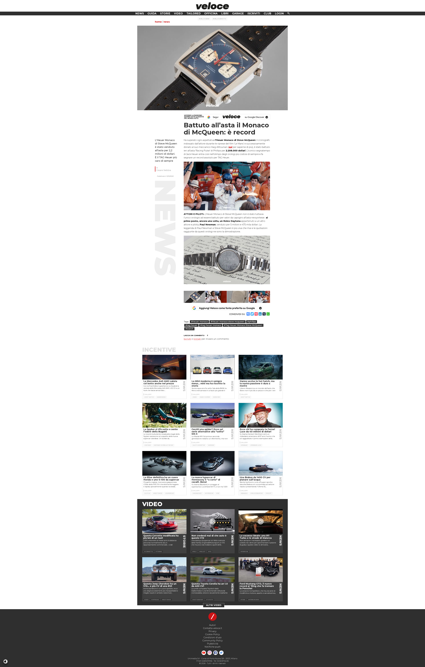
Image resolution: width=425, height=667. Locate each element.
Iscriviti (253, 13)
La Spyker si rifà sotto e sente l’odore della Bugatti (160, 430)
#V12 (209, 551)
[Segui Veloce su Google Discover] (227, 116)
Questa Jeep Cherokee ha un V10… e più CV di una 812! (159, 584)
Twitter (221, 653)
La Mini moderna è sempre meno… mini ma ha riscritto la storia (208, 383)
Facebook (215, 653)
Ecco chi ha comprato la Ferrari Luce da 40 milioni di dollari (257, 430)
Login (279, 13)
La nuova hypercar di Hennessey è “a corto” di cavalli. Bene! (206, 479)
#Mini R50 (216, 397)
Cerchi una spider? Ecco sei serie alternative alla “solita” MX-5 (208, 431)
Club (267, 13)
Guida (152, 13)
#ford (242, 599)
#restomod (157, 493)
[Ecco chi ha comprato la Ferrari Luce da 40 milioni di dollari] (261, 415)
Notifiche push (212, 646)
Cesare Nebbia (163, 170)
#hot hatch (149, 397)
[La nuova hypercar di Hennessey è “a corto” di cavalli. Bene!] (212, 463)
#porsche (244, 551)
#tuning (159, 551)
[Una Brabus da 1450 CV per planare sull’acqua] (261, 463)
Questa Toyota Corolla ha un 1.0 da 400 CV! (209, 584)
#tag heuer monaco (210, 325)
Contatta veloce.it (212, 628)
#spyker (147, 445)
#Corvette (148, 551)
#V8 (217, 493)
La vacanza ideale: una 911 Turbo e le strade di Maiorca (256, 536)
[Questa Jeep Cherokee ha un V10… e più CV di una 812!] (164, 569)
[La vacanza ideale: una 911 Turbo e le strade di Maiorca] (261, 521)
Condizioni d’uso (212, 637)
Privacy (212, 631)
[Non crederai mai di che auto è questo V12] (212, 521)
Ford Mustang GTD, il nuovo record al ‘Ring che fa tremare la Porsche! (257, 586)
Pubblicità (212, 643)
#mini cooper (205, 397)
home (158, 21)
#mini (194, 397)
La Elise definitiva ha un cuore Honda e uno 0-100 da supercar (161, 478)
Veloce (212, 5)
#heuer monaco (199, 321)
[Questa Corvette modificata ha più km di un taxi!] (164, 521)
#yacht (268, 493)
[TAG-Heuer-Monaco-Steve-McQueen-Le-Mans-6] (259, 297)
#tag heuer (191, 325)
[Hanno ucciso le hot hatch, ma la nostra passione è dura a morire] (261, 367)
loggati (197, 339)
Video (178, 13)
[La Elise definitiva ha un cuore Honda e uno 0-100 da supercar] (164, 463)
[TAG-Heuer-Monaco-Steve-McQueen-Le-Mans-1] (237, 297)
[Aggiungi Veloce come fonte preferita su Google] (226, 308)
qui (230, 147)
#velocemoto (219, 19)
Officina (211, 13)
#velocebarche (256, 493)
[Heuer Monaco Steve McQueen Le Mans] (212, 68)
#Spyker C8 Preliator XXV (163, 445)
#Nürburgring (253, 599)
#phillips (251, 321)
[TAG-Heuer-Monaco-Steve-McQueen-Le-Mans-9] (216, 297)
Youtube (204, 653)
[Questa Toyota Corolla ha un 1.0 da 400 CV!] (212, 569)
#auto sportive (198, 445)
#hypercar (209, 493)
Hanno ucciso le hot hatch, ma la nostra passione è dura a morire (257, 383)
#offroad (155, 599)
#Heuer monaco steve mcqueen (227, 321)
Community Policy (212, 640)
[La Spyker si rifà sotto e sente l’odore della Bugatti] (164, 415)
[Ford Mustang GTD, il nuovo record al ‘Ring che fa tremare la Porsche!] (261, 569)
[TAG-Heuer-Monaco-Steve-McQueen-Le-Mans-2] (194, 297)
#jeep (146, 599)
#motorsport (197, 599)
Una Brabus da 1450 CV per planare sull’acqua (255, 478)
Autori (212, 625)
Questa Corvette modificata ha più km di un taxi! (161, 536)
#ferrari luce (255, 445)
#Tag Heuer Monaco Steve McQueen (243, 325)
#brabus (244, 493)
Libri (225, 13)
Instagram (209, 653)
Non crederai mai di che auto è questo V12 (208, 536)
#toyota (209, 599)
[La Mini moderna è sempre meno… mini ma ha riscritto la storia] (212, 367)
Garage (238, 13)
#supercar (169, 493)
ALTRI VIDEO (213, 605)
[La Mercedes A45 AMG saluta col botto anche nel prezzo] (164, 367)
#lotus (147, 493)
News (139, 13)
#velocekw (204, 19)
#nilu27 (202, 551)
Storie (165, 13)
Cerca (288, 13)
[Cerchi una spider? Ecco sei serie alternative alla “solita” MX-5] (212, 415)
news (167, 21)
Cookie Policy (212, 634)
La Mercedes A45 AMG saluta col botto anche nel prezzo (160, 382)
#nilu (194, 551)
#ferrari (244, 445)
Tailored (193, 13)
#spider (211, 445)
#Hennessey (197, 493)
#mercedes (161, 397)
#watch (189, 329)
